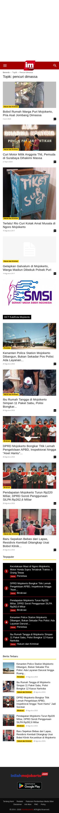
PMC (36, 804)
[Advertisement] (29, 30)
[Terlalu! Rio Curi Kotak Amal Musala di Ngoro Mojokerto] (29, 193)
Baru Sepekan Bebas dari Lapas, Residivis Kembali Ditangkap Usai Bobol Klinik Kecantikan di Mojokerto (36, 734)
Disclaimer (17, 804)
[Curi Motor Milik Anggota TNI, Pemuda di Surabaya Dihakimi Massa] (29, 138)
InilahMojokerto (27, 809)
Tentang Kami (8, 801)
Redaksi (20, 801)
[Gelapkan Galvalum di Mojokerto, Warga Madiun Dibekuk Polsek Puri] (29, 249)
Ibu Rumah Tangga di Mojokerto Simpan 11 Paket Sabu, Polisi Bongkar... (25, 403)
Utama (13, 576)
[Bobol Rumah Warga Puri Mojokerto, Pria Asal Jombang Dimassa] (29, 95)
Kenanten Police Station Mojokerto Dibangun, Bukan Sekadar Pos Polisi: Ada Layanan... (28, 356)
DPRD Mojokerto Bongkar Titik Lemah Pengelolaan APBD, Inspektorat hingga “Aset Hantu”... (29, 449)
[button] (4, 65)
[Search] (55, 65)
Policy (43, 804)
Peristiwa (7, 348)
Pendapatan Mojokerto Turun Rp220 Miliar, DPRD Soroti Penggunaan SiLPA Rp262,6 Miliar (28, 496)
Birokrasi (7, 441)
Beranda (6, 72)
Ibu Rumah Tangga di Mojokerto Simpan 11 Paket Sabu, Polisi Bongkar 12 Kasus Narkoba (33, 685)
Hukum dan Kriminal (11, 107)
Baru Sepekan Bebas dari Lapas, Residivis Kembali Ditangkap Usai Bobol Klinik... (26, 542)
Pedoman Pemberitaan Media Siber (40, 801)
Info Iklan (28, 804)
